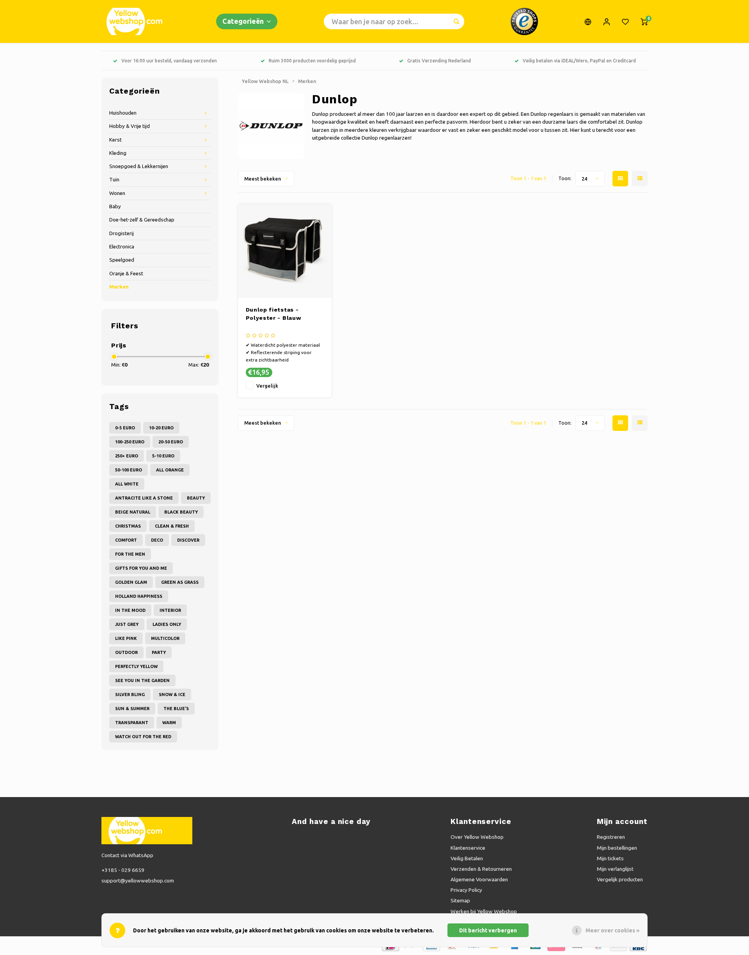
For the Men (130, 554)
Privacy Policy (466, 890)
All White (126, 484)
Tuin (114, 179)
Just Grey (126, 624)
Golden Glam (131, 582)
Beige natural (132, 512)
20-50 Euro (170, 441)
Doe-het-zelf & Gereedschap (141, 220)
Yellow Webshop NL (265, 81)
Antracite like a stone (144, 498)
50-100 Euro (128, 470)
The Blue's (176, 708)
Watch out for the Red (143, 736)
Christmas (128, 526)
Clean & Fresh (172, 526)
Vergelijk (267, 385)
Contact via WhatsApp (127, 855)
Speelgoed (121, 260)
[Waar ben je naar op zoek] (456, 21)
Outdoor (126, 652)
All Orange (170, 470)
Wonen (117, 193)
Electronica (121, 247)
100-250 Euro (129, 441)
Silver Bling (130, 694)
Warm (169, 722)
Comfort (126, 540)
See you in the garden (142, 680)
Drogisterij (121, 233)
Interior (170, 610)
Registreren (611, 837)
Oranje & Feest (126, 273)
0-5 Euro (125, 427)
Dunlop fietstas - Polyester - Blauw (274, 314)
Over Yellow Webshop (477, 837)
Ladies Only (167, 624)
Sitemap (460, 900)
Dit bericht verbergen (488, 930)
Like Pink (126, 638)
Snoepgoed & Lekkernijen (138, 166)
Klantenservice (468, 848)
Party (159, 652)
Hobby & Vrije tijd (129, 126)
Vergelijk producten (620, 879)
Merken (119, 287)
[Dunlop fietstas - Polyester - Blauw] (285, 251)
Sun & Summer (132, 708)
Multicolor (165, 638)
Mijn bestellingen (617, 848)
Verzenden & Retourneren (481, 869)
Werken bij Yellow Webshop (484, 911)
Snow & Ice (172, 694)
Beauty (196, 498)
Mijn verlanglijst (615, 869)
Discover (188, 540)
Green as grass (180, 582)
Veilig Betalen (467, 858)
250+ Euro (126, 456)
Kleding (117, 153)
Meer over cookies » (612, 930)
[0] (644, 21)
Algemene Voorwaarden (479, 879)
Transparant (131, 722)
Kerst (115, 140)
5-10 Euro (163, 456)
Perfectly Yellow (136, 666)
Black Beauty (181, 512)
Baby (115, 206)
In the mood (130, 610)
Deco (157, 540)
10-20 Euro (161, 427)
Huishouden (123, 113)
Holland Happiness (138, 596)
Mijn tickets (610, 858)
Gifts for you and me (141, 568)
